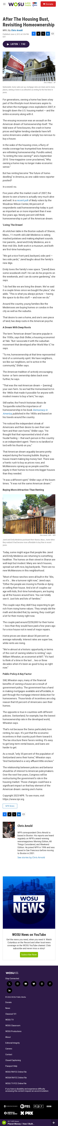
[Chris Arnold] (9, 830)
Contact (8, 1055)
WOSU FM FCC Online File (16, 1072)
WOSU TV (9, 1020)
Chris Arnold (17, 30)
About (8, 1037)
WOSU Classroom (12, 1026)
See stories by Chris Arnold (31, 857)
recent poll (22, 200)
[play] (4, 1122)
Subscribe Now (29, 954)
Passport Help (11, 1066)
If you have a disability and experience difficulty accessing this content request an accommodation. (27, 1090)
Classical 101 (10, 1014)
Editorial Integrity (12, 1043)
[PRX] (26, 1113)
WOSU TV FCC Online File (15, 1083)
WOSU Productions (13, 1031)
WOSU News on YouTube (29, 935)
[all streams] (54, 1122)
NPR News (10, 806)
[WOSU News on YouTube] (29, 902)
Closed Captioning (13, 1060)
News (7, 1008)
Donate (49, 4)
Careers (8, 1049)
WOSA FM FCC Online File (16, 1078)
